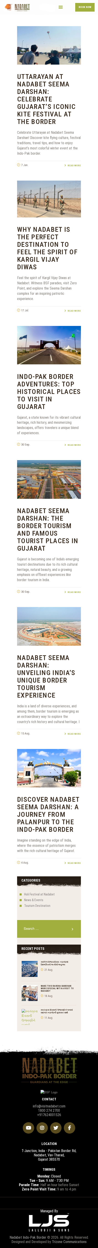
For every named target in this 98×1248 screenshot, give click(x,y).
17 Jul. (25, 310)
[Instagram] (42, 1128)
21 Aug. (48, 969)
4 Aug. (25, 862)
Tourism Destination (37, 906)
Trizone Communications (69, 1242)
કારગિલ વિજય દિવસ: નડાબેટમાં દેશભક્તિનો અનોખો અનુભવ (54, 963)
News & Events (33, 900)
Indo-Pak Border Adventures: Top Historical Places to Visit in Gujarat (49, 391)
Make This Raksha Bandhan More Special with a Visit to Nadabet (57, 988)
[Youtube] (28, 1128)
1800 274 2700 (49, 1110)
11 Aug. (48, 1017)
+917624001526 (49, 1115)
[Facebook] (69, 1128)
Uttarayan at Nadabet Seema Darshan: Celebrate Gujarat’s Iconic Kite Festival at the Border (46, 99)
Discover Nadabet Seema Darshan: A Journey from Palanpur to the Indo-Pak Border (48, 814)
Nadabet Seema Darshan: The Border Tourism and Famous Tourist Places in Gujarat (47, 529)
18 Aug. (48, 996)
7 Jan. (24, 165)
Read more (74, 165)
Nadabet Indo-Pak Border (28, 1237)
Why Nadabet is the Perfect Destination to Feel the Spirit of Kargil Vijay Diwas (47, 248)
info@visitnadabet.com (49, 1106)
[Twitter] (56, 1128)
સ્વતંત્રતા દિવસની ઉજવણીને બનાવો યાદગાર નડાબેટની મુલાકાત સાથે (57, 1011)
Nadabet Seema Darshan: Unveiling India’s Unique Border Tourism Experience (46, 676)
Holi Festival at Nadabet (39, 894)
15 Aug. (25, 733)
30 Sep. (25, 444)
